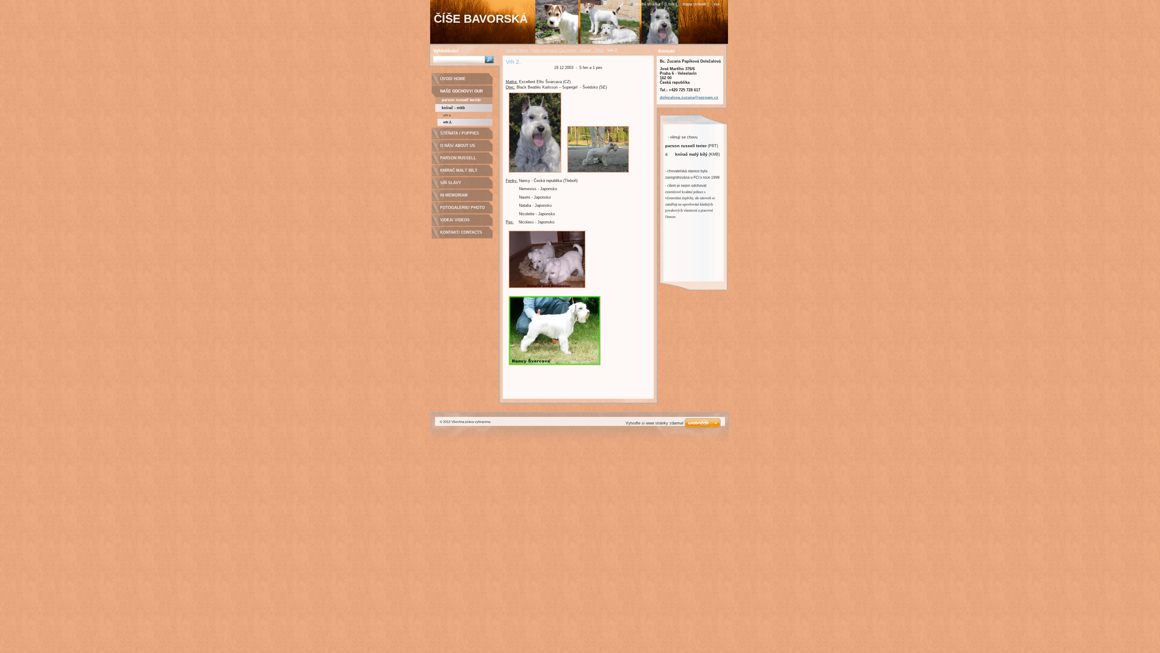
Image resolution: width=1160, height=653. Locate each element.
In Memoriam (454, 195)
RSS (717, 4)
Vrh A (447, 115)
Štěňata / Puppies (459, 133)
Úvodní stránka (647, 4)
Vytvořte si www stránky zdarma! (655, 423)
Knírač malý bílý (459, 170)
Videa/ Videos (455, 220)
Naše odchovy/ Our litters (554, 50)
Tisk (671, 4)
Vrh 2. (447, 122)
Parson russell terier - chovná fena (463, 160)
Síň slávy (450, 182)
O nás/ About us (457, 145)
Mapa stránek (694, 4)
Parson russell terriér (461, 100)
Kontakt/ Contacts (461, 232)
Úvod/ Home (517, 50)
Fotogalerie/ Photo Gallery (462, 209)
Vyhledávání (446, 50)
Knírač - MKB (592, 50)
